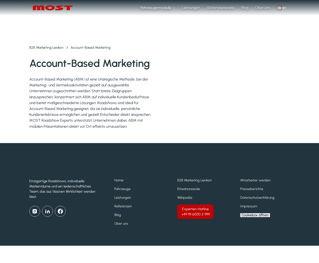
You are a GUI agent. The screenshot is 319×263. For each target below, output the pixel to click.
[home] (54, 7)
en (284, 8)
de (279, 8)
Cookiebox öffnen (255, 215)
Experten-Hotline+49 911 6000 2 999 (195, 211)
